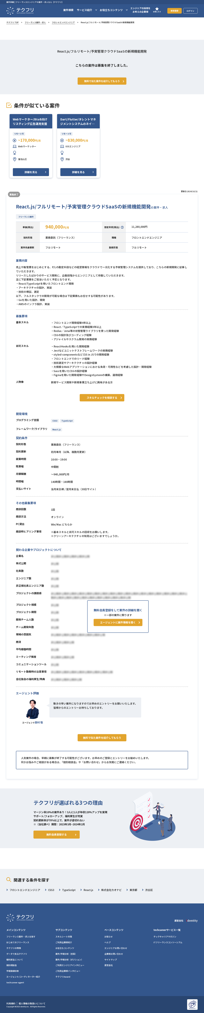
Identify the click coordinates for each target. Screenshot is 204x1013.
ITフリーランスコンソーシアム (167, 942)
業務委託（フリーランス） (60, 237)
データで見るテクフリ (16, 953)
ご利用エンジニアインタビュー (69, 965)
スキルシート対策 (63, 936)
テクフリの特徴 (13, 948)
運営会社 (108, 965)
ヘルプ (107, 942)
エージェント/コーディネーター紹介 (23, 976)
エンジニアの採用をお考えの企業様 (140, 10)
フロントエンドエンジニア (63, 22)
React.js (56, 429)
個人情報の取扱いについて (32, 1003)
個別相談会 (11, 965)
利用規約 (10, 1003)
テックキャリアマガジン (164, 936)
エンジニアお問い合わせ (115, 948)
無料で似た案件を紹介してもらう (102, 738)
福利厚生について (14, 959)
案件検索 (68, 10)
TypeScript (67, 420)
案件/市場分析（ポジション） (69, 959)
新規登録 (174, 10)
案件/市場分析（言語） (66, 953)
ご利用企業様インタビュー (67, 970)
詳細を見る (31, 172)
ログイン (190, 10)
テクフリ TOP (12, 22)
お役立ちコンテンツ (64, 948)
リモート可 (19, 133)
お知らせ (108, 936)
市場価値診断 (12, 970)
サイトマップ (110, 959)
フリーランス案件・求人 (35, 22)
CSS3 (54, 420)
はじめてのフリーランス (17, 942)
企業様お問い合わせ (113, 953)
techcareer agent (15, 982)
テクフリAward (62, 976)
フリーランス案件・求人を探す (20, 936)
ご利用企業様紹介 (63, 942)
